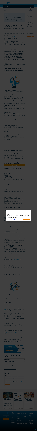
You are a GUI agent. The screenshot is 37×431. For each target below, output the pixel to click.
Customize (18, 219)
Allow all (26, 219)
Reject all (11, 219)
